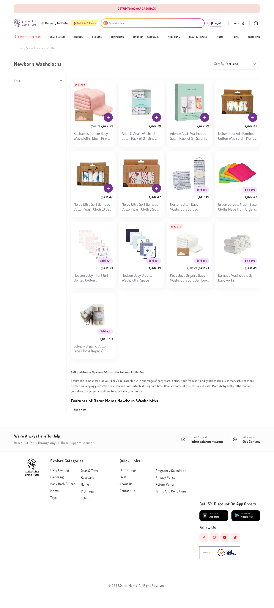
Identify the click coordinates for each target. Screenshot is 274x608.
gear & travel (90, 470)
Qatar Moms (128, 585)
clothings (87, 491)
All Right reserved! (152, 585)
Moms (220, 36)
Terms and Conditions (170, 491)
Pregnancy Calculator (170, 470)
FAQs (122, 477)
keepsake (87, 477)
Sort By (219, 63)
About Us (125, 484)
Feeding (97, 36)
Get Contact (251, 441)
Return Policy (165, 484)
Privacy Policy (165, 477)
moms (54, 491)
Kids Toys (174, 36)
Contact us (127, 491)
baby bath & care (62, 484)
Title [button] (17, 81)
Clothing (254, 36)
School (78, 36)
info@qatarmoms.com (207, 441)
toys (53, 497)
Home (236, 36)
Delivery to (52, 23)
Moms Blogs (127, 470)
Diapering (117, 36)
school (86, 498)
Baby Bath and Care (146, 36)
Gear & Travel (198, 36)
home (85, 484)
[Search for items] (105, 23)
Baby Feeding (59, 470)
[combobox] (152, 23)
